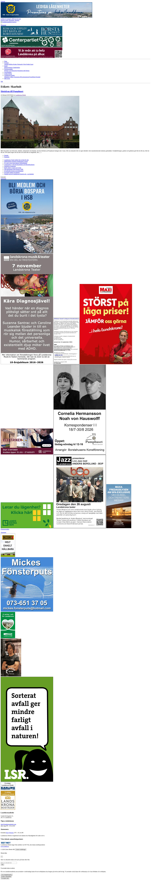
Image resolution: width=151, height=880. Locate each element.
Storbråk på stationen (10, 166)
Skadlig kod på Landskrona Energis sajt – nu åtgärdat (19, 174)
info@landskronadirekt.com (8, 824)
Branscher (14, 70)
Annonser (3, 25)
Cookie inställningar (21, 849)
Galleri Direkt (8, 74)
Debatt (6, 67)
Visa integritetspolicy (6, 874)
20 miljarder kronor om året (13, 171)
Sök (2, 864)
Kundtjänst (32, 77)
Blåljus (11, 64)
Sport (31, 64)
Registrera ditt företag (23, 70)
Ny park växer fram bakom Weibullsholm (15, 163)
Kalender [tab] (6, 157)
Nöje (24, 64)
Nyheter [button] (6, 63)
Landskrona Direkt (20, 95)
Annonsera (17, 77)
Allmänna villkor (9, 77)
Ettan (5, 61)
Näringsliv (20, 64)
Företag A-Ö (8, 70)
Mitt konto (7, 78)
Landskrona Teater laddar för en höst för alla (16, 160)
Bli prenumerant (24, 77)
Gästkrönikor (16, 67)
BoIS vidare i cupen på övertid (12, 168)
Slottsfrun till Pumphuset (12, 91)
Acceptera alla (5, 878)
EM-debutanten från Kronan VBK (13, 169)
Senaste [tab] (6, 155)
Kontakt (38, 77)
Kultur (15, 64)
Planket (10, 67)
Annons (3, 1)
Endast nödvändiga (6, 876)
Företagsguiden (5, 529)
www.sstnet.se (5, 846)
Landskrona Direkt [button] (9, 75)
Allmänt (6, 64)
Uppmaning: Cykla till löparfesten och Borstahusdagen (19, 164)
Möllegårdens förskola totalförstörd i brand (16, 161)
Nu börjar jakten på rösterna (12, 172)
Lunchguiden (8, 72)
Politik (28, 64)
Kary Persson (10, 832)
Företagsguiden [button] (8, 69)
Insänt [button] (6, 66)
